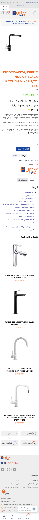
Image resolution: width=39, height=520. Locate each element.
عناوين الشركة (15, 484)
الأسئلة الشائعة (20, 6)
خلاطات (27, 21)
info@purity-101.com (8, 501)
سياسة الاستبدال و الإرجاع (31, 2)
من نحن (17, 480)
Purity (36, 164)
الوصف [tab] (32, 180)
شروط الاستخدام (33, 484)
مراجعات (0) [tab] (22, 180)
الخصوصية (35, 480)
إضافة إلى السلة (23, 148)
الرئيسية (34, 21)
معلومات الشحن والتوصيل (12, 487)
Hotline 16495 (6, 498)
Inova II (27, 160)
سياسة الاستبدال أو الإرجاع (30, 487)
